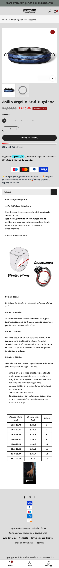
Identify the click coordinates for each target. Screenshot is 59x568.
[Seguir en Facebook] (24, 497)
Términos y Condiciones (42, 538)
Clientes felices (40, 528)
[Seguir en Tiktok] (35, 497)
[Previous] (6, 55)
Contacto (23, 538)
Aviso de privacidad (24, 543)
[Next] (52, 55)
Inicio (5, 20)
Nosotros (40, 543)
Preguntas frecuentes (19, 528)
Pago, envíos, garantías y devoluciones (28, 533)
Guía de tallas (9, 538)
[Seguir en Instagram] (30, 497)
